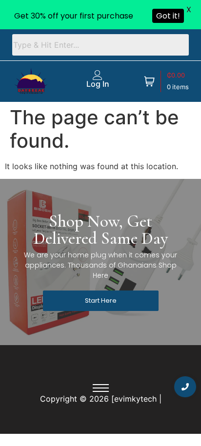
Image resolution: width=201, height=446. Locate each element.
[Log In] (97, 75)
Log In (97, 84)
